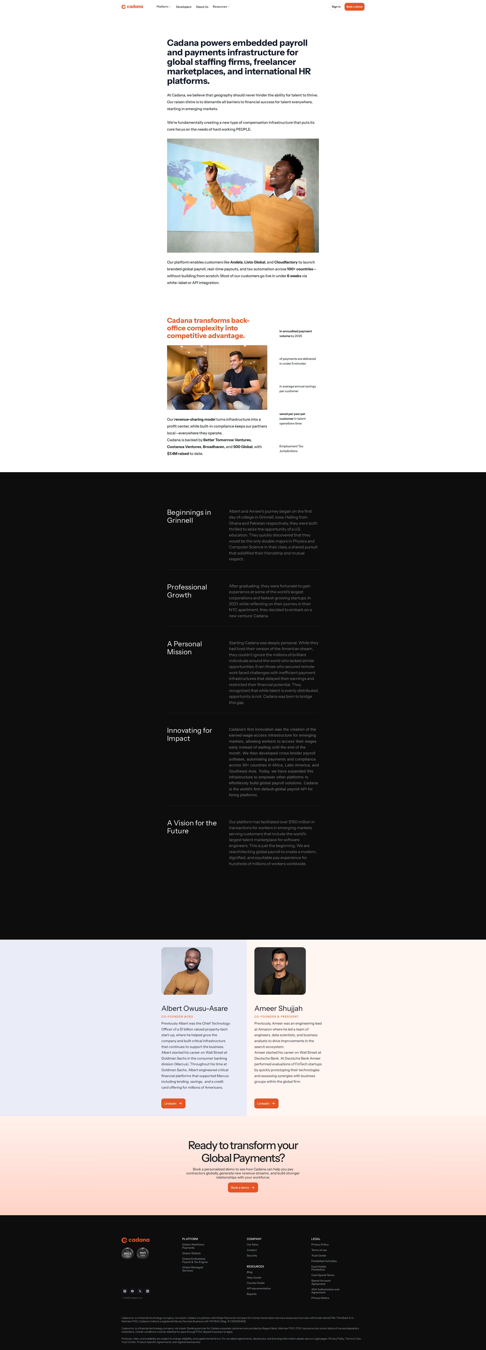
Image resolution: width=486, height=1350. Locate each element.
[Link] (125, 1291)
